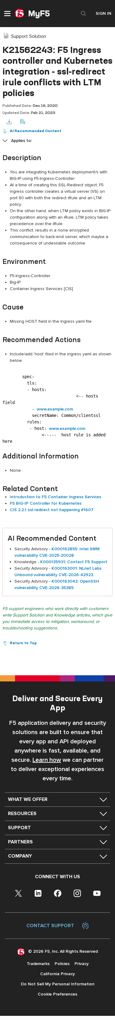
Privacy (82, 963)
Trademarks (38, 963)
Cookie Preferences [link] (57, 994)
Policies (62, 963)
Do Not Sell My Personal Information (57, 984)
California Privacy (57, 973)
